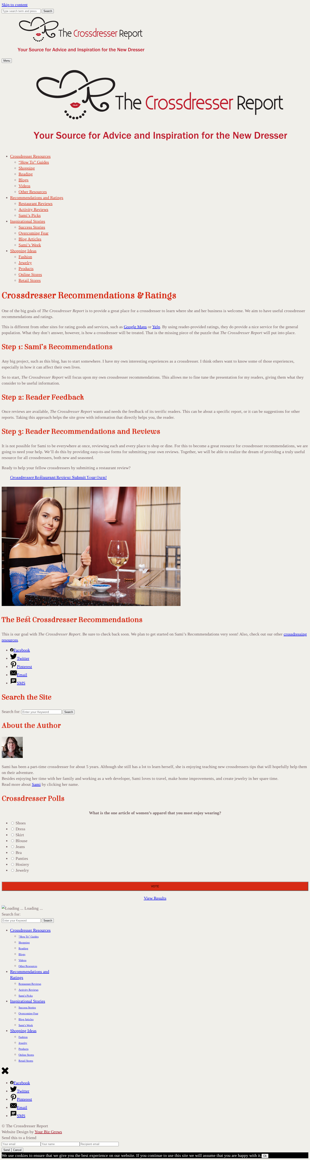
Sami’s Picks (30, 215)
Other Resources (33, 191)
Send (6, 1150)
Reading (26, 174)
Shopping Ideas (23, 250)
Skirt (20, 834)
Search (47, 11)
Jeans (20, 846)
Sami (36, 784)
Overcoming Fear (34, 233)
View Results (155, 898)
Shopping (27, 168)
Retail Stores (30, 280)
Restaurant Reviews (36, 203)
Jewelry (25, 262)
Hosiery (22, 864)
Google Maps (135, 326)
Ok (265, 1155)
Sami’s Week (30, 245)
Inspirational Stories (27, 221)
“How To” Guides (34, 162)
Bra (19, 852)
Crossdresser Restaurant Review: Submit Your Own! (58, 477)
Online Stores (30, 274)
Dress (20, 829)
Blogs (23, 180)
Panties (22, 858)
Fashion (25, 256)
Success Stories (32, 227)
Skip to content (15, 4)
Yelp (156, 326)
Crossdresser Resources (30, 156)
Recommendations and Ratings (36, 197)
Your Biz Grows (48, 1131)
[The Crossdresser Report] (81, 54)
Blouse (21, 840)
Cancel (17, 1150)
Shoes (21, 823)
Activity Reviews (33, 209)
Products (26, 268)
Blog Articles (30, 239)
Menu (6, 60)
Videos (24, 185)
